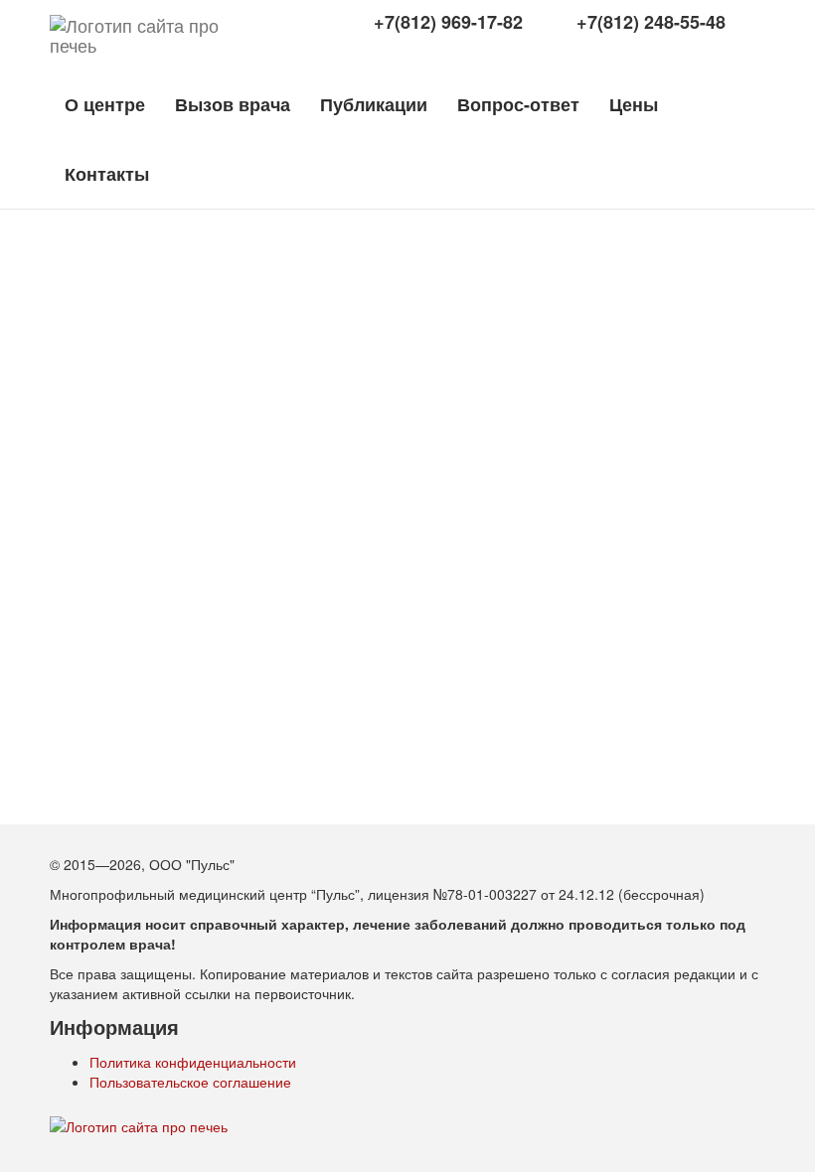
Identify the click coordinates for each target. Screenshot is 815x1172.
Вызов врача (232, 104)
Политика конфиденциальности (192, 1062)
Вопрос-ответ (518, 104)
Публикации (373, 104)
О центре (105, 104)
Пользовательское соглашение (190, 1082)
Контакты (107, 174)
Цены (633, 104)
